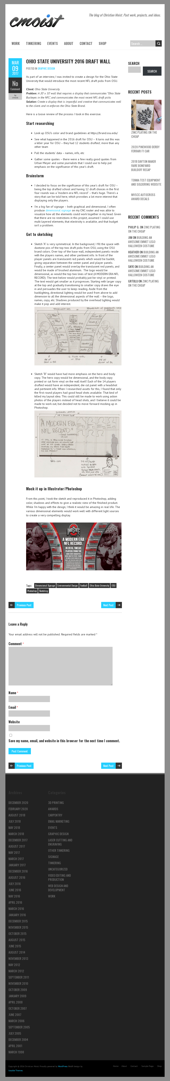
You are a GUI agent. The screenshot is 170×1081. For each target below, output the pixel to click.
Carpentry (55, 815)
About (68, 43)
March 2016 (16, 908)
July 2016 (14, 883)
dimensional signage (58, 210)
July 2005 (14, 1033)
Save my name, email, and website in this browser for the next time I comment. (64, 740)
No (15, 83)
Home (115, 1066)
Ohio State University (99, 585)
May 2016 (14, 896)
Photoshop (32, 591)
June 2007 (14, 1014)
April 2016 (15, 902)
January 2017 (17, 865)
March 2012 (16, 971)
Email (13, 707)
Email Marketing (58, 821)
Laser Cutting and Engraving (60, 842)
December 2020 (18, 802)
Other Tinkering (59, 850)
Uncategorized (58, 869)
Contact (86, 43)
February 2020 (18, 808)
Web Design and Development (58, 887)
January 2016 (17, 914)
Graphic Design (46, 68)
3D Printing (56, 802)
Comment (15, 89)
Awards (53, 808)
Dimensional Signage (45, 585)
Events (52, 43)
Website (14, 721)
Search (134, 63)
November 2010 (18, 983)
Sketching (43, 591)
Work (16, 43)
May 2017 (14, 852)
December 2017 (18, 840)
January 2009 (17, 995)
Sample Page (147, 1066)
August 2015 (16, 939)
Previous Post (24, 605)
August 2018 (16, 815)
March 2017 (16, 858)
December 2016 (18, 871)
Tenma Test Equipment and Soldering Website (146, 182)
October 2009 (17, 989)
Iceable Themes (15, 1070)
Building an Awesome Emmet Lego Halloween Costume (141, 241)
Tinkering (33, 43)
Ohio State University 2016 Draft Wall (68, 61)
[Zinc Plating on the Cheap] (146, 115)
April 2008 (15, 1002)
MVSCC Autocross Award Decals (143, 196)
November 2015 (18, 927)
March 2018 (16, 833)
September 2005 (19, 1027)
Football (83, 585)
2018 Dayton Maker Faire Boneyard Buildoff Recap (143, 165)
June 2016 (14, 889)
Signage (53, 856)
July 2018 (14, 821)
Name (13, 692)
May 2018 (14, 827)
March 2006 (16, 1020)
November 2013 (18, 958)
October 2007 (17, 1008)
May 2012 (14, 964)
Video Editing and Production (59, 877)
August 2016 (16, 877)
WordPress (62, 1066)
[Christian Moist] (37, 14)
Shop (102, 43)
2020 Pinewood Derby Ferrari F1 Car (145, 148)
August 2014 (16, 952)
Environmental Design (67, 585)
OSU (113, 585)
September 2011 (18, 977)
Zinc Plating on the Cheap (144, 134)
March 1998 (16, 1052)
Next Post (108, 605)
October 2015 (17, 933)
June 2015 (14, 946)
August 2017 (16, 846)
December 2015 (18, 921)
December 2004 (18, 1039)
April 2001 (15, 1045)
